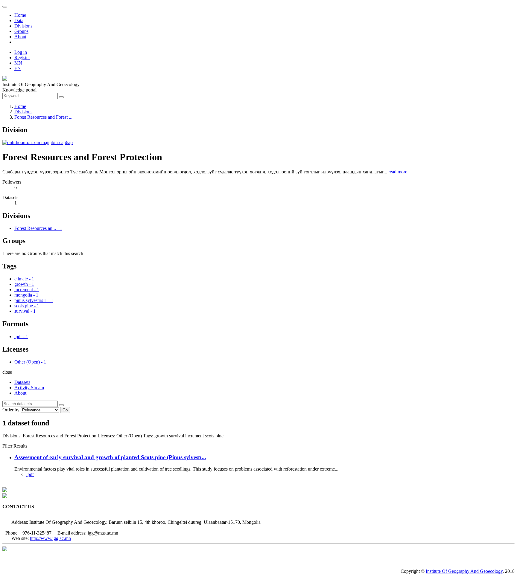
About (20, 36)
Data (18, 20)
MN (18, 62)
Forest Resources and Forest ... (43, 117)
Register (22, 57)
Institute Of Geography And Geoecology (464, 571)
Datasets (22, 382)
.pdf (30, 474)
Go (65, 410)
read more (397, 171)
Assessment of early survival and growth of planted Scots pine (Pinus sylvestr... (110, 457)
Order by (10, 409)
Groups (21, 31)
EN (17, 68)
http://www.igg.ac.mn (50, 538)
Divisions (23, 25)
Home (20, 15)
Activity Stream (29, 387)
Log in (20, 52)
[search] (61, 405)
